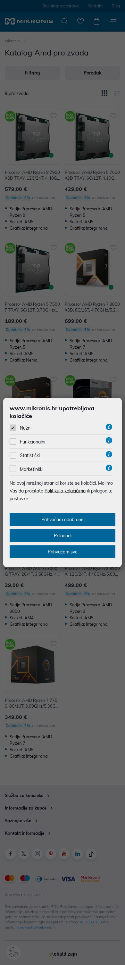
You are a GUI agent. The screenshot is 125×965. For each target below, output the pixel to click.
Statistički (30, 455)
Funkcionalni (32, 442)
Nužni (25, 428)
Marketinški (31, 469)
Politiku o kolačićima (65, 490)
